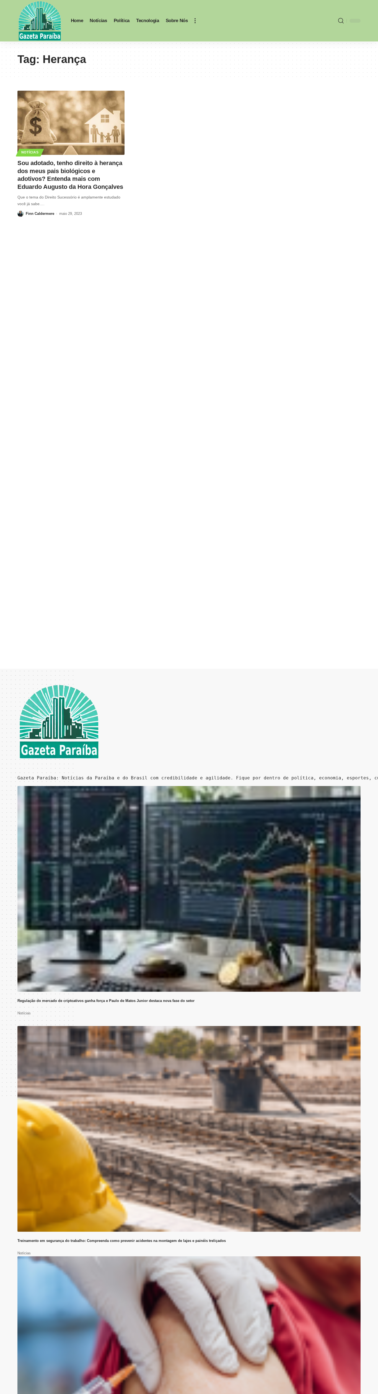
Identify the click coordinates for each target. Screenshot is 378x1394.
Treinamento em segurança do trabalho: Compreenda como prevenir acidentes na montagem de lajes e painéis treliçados (121, 1241)
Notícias (30, 152)
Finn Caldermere (40, 214)
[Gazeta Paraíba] (39, 20)
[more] (195, 20)
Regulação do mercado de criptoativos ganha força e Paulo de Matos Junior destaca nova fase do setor (106, 1001)
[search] (341, 20)
